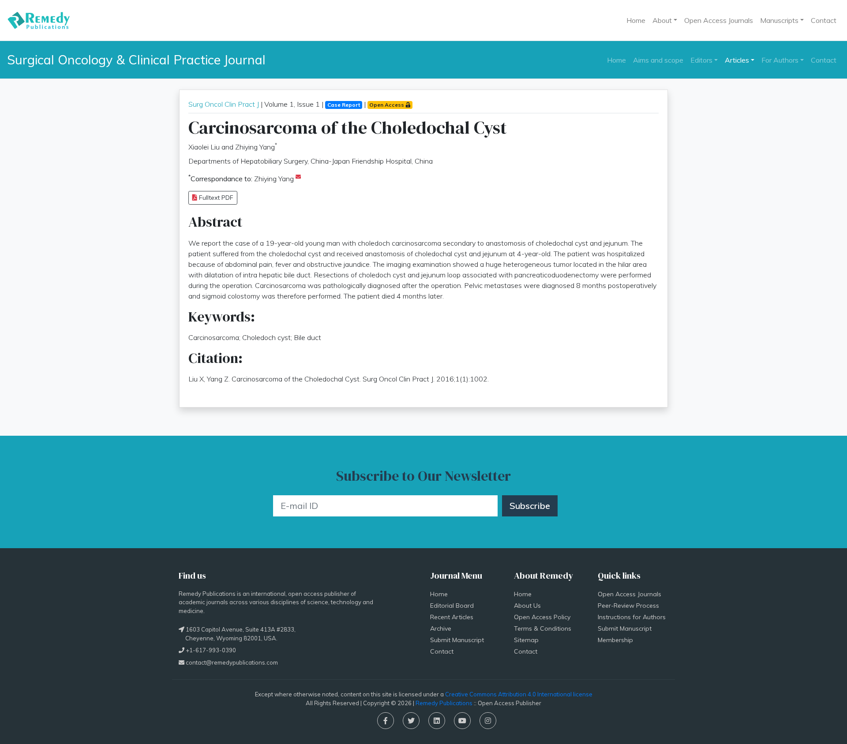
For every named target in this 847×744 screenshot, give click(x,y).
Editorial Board (452, 605)
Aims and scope (658, 60)
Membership (615, 640)
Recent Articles (451, 617)
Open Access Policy (542, 617)
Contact (823, 20)
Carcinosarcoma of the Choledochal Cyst (347, 127)
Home (635, 20)
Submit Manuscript (457, 640)
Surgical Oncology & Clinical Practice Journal (136, 59)
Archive (440, 628)
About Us (527, 605)
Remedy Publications (444, 703)
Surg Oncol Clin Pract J (223, 104)
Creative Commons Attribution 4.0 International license (518, 694)
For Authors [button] (779, 60)
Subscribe (530, 505)
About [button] (662, 20)
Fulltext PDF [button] (215, 198)
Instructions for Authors (632, 617)
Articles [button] (737, 60)
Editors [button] (701, 60)
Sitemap (526, 640)
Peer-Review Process (628, 605)
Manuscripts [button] (779, 20)
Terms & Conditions (542, 628)
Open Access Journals (718, 20)
